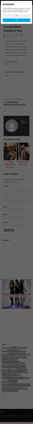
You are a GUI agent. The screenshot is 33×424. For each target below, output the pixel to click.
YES (16, 20)
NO (16, 15)
